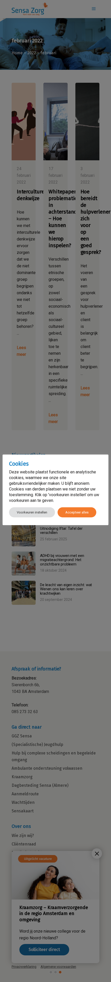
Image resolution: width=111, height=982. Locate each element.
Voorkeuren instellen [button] (32, 512)
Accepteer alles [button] (77, 512)
